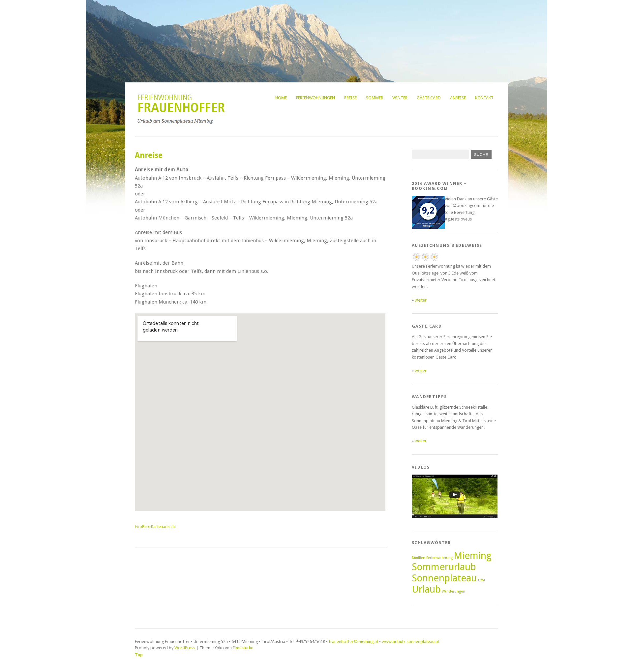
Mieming (473, 555)
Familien (418, 558)
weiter (421, 300)
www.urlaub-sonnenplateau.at (410, 641)
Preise (350, 97)
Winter (399, 97)
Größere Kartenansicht (155, 526)
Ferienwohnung (439, 558)
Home (281, 97)
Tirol (481, 580)
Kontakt (484, 97)
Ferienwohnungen (315, 97)
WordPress (184, 647)
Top (139, 654)
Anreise (458, 97)
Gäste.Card (429, 97)
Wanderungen (453, 591)
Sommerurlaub (444, 566)
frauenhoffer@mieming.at (353, 641)
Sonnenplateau (444, 578)
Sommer (374, 97)
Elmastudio (243, 647)
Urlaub (426, 589)
